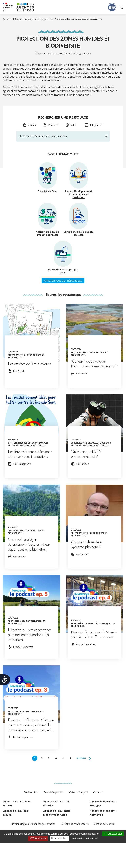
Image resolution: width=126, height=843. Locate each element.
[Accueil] (18, 7)
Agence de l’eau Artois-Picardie (57, 803)
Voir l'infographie (22, 463)
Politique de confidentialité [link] (84, 838)
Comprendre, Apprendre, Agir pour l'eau (34, 19)
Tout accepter (114, 833)
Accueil (10, 19)
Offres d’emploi (78, 792)
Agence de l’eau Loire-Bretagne (103, 803)
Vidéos (74, 125)
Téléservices (31, 792)
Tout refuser (39, 838)
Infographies (96, 125)
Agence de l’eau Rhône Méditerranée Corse (56, 812)
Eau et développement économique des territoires (78, 194)
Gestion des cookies (105, 823)
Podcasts (53, 125)
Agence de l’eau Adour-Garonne (17, 803)
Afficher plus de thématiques (63, 280)
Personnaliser (59, 838)
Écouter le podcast (23, 646)
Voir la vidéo (82, 373)
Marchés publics (54, 792)
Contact (98, 792)
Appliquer (106, 136)
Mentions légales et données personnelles (33, 823)
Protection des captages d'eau (63, 271)
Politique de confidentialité (75, 823)
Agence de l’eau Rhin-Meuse (16, 812)
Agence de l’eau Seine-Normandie (103, 812)
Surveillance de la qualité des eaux (79, 233)
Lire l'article (19, 371)
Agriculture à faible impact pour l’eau (47, 233)
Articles (32, 125)
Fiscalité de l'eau (47, 191)
